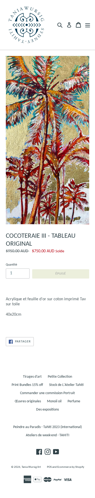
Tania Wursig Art (31, 467)
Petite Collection (60, 377)
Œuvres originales (28, 401)
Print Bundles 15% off (27, 385)
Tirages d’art (32, 377)
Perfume (74, 401)
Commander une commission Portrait (47, 393)
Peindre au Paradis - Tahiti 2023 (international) (47, 427)
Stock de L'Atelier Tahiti (66, 385)
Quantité (11, 264)
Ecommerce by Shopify (70, 467)
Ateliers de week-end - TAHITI (47, 435)
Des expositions (47, 410)
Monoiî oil (54, 401)
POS (49, 467)
